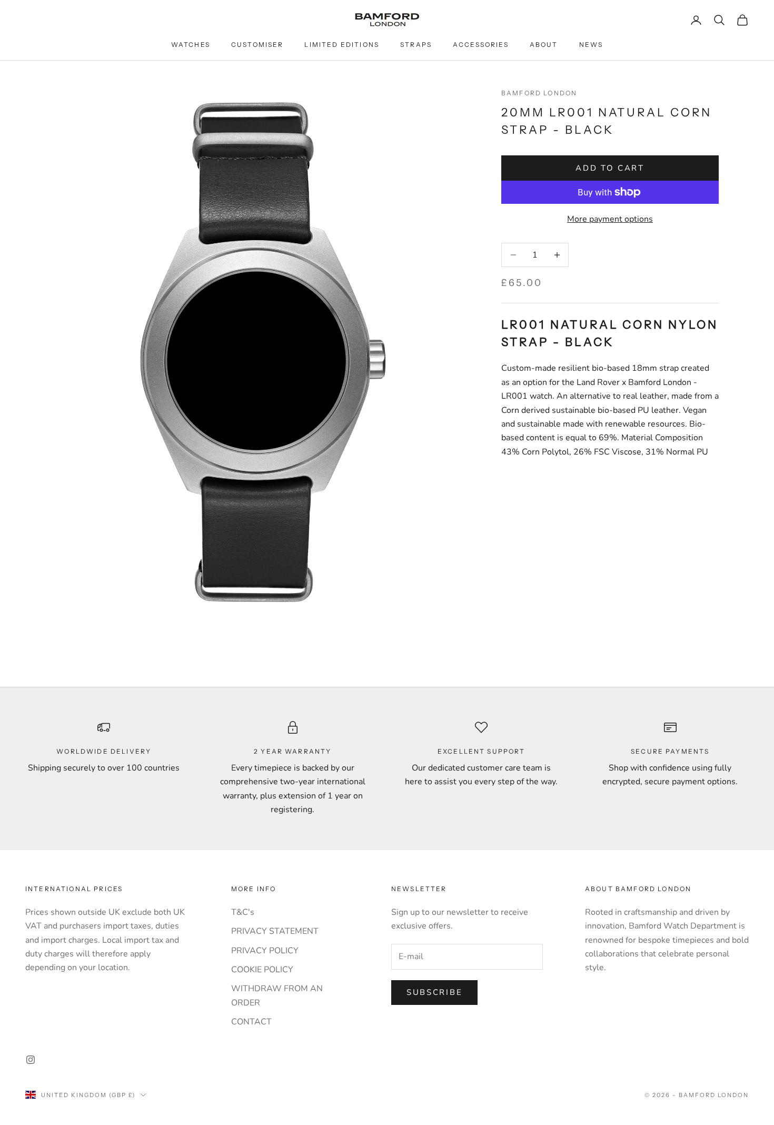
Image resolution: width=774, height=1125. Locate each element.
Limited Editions (341, 44)
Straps (416, 44)
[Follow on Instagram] (30, 1059)
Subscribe (434, 992)
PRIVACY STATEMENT (275, 931)
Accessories (481, 44)
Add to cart (609, 168)
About (544, 44)
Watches (190, 44)
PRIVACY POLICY (265, 950)
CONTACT (251, 1022)
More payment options (610, 219)
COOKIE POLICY (262, 969)
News (591, 44)
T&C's (242, 912)
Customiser (257, 44)
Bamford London (539, 93)
